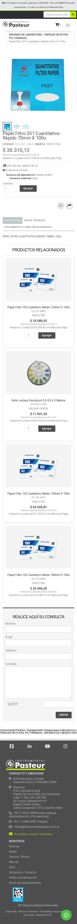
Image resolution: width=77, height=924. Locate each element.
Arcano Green (38, 408)
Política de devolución (23, 877)
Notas (13, 851)
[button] (56, 24)
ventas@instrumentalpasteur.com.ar (36, 826)
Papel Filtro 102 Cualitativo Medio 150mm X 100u (38, 493)
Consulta (10, 664)
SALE (12, 867)
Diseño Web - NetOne (15, 911)
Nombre (10, 623)
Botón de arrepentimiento (25, 883)
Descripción (12, 220)
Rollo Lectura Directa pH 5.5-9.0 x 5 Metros (38, 400)
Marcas (13, 862)
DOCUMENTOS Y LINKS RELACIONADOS (28, 227)
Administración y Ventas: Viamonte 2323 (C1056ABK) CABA (33, 780)
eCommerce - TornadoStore (39, 911)
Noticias (14, 846)
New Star (54, 144)
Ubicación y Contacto (22, 872)
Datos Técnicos (34, 220)
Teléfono (10, 650)
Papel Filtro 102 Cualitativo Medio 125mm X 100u (38, 307)
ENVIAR (63, 714)
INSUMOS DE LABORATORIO (25, 34)
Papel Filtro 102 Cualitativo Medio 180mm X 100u (38, 575)
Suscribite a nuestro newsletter (33, 834)
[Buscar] (73, 14)
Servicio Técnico (19, 856)
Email (8, 637)
